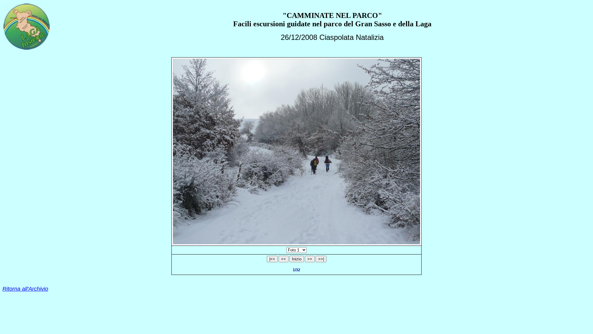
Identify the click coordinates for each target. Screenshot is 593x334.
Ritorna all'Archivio (25, 289)
